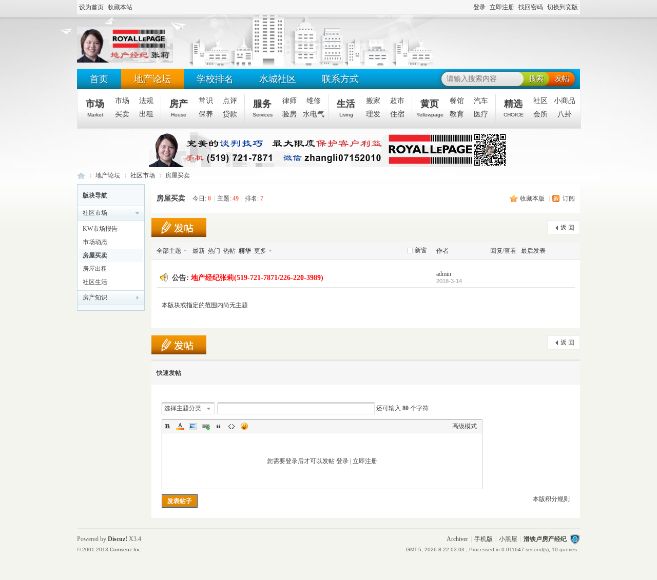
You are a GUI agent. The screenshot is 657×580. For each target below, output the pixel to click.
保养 (206, 114)
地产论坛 (152, 79)
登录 (479, 7)
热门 (214, 250)
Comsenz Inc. (126, 549)
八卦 (564, 114)
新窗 (421, 250)
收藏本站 (120, 7)
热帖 (229, 250)
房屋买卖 (177, 175)
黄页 (429, 107)
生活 (346, 107)
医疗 (481, 114)
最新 (198, 250)
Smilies (244, 426)
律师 (289, 101)
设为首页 (91, 7)
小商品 (564, 101)
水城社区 (277, 79)
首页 (99, 79)
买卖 (122, 114)
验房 (289, 114)
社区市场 (142, 175)
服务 (263, 107)
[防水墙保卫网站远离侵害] (575, 539)
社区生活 (95, 282)
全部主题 (169, 250)
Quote (219, 426)
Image (193, 426)
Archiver (457, 539)
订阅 (569, 198)
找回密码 (530, 7)
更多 (260, 250)
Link (206, 426)
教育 (457, 114)
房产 (178, 107)
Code (231, 426)
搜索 (536, 79)
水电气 (313, 114)
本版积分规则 (551, 499)
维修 (313, 101)
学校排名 (215, 79)
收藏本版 (533, 198)
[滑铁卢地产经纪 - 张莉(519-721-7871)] (125, 60)
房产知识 (95, 297)
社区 (540, 101)
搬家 (373, 101)
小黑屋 (508, 539)
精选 (514, 107)
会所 (540, 114)
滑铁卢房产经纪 (545, 539)
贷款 (230, 114)
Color (180, 426)
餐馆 (457, 101)
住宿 (397, 114)
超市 (397, 101)
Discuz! (117, 539)
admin (443, 273)
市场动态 (95, 242)
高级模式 (464, 426)
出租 (146, 114)
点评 (230, 101)
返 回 (567, 227)
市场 (95, 107)
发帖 (562, 79)
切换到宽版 (562, 7)
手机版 (483, 539)
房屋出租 (95, 268)
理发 (373, 114)
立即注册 (502, 7)
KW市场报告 (100, 228)
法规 (146, 101)
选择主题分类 (182, 408)
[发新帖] (178, 227)
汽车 (481, 101)
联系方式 (340, 79)
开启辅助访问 (468, 8)
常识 (206, 101)
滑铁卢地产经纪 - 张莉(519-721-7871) (81, 175)
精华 (245, 250)
